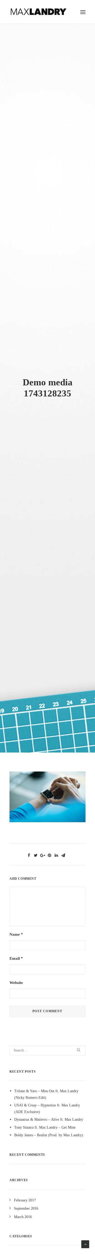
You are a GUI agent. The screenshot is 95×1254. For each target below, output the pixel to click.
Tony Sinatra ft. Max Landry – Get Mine (44, 1127)
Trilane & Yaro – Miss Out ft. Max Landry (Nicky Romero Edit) (46, 1094)
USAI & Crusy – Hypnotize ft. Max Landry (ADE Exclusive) (47, 1108)
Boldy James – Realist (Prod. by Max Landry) (48, 1135)
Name (16, 934)
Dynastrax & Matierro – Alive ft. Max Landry (48, 1119)
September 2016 (26, 1208)
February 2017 (25, 1200)
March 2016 (23, 1217)
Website (16, 983)
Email (16, 958)
